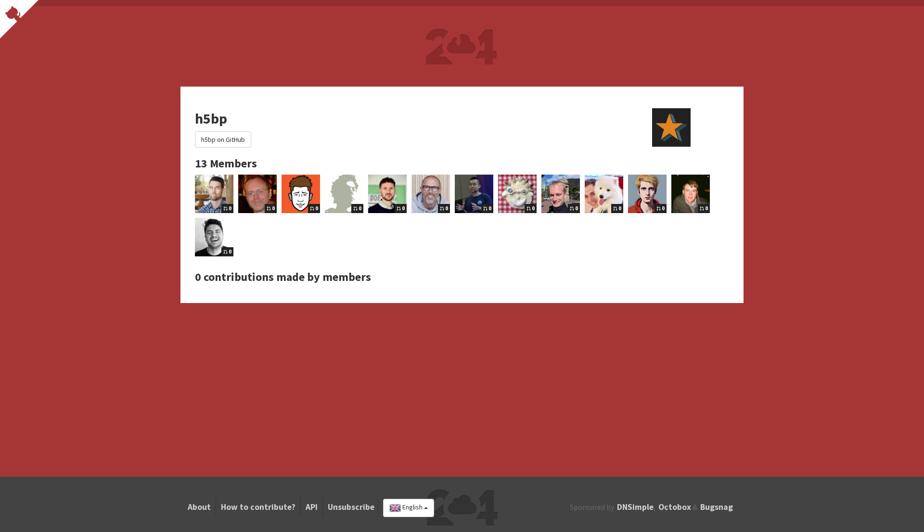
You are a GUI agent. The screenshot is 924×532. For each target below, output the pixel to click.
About (199, 507)
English (412, 507)
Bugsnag (716, 507)
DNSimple (635, 507)
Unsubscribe (351, 507)
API (312, 507)
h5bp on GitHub (223, 139)
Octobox (674, 507)
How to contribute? (258, 507)
